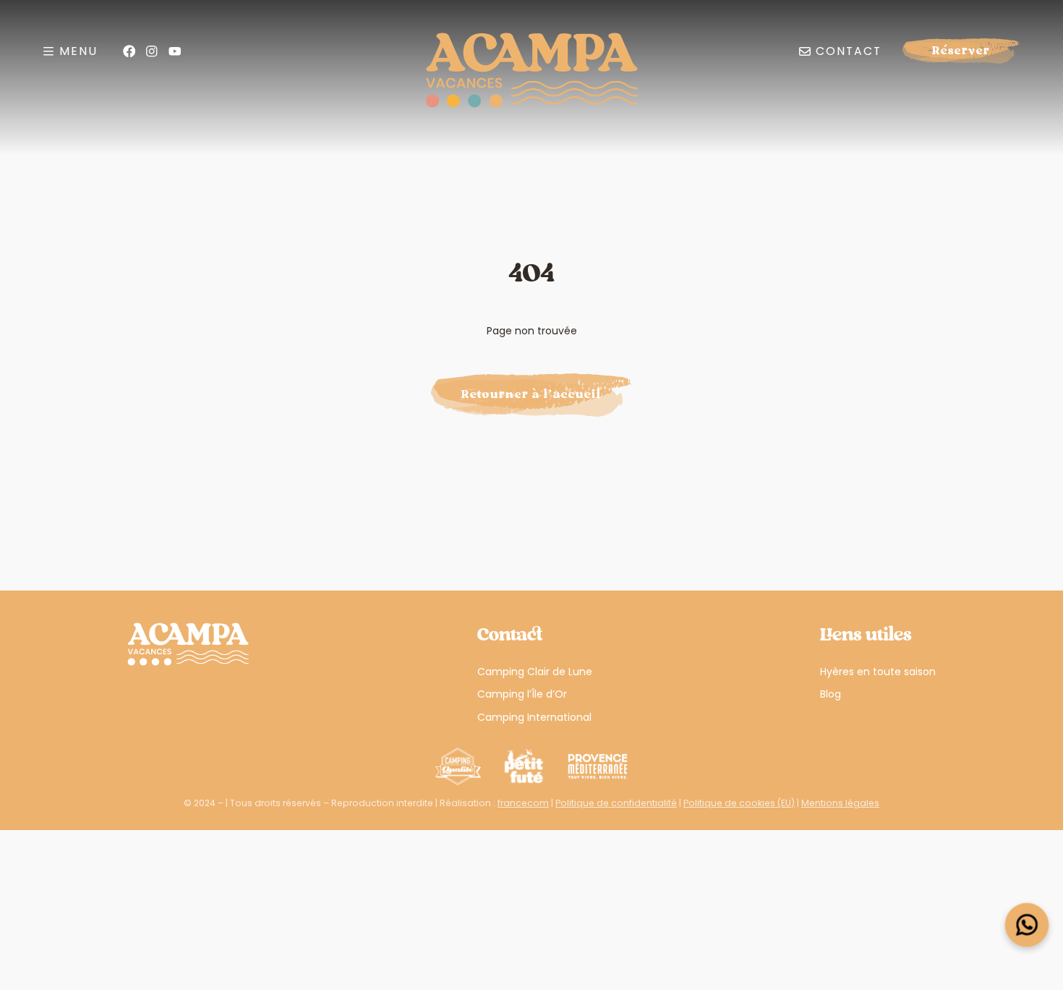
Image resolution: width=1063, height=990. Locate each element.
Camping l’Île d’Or (522, 694)
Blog (830, 694)
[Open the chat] (1027, 925)
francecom (523, 803)
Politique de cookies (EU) (739, 803)
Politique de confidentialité (616, 803)
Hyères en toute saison (878, 671)
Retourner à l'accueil (531, 394)
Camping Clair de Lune (534, 671)
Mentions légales (840, 803)
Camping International (534, 717)
